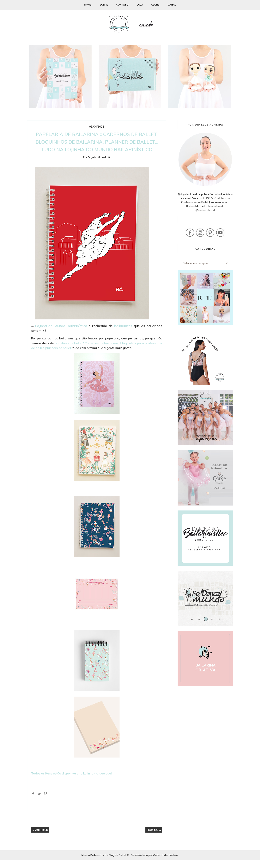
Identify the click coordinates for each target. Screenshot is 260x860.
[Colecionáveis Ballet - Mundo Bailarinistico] (199, 107)
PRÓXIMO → (154, 829)
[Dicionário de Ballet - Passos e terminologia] (60, 107)
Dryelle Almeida (97, 157)
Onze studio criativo (165, 855)
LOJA (140, 4)
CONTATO (122, 4)
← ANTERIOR (40, 829)
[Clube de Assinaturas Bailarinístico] (130, 107)
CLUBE (155, 4)
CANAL (172, 4)
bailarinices (123, 326)
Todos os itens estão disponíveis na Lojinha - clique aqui (71, 773)
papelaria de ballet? (69, 343)
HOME (87, 4)
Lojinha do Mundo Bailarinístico (61, 326)
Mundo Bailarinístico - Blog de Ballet (103, 855)
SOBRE (104, 4)
